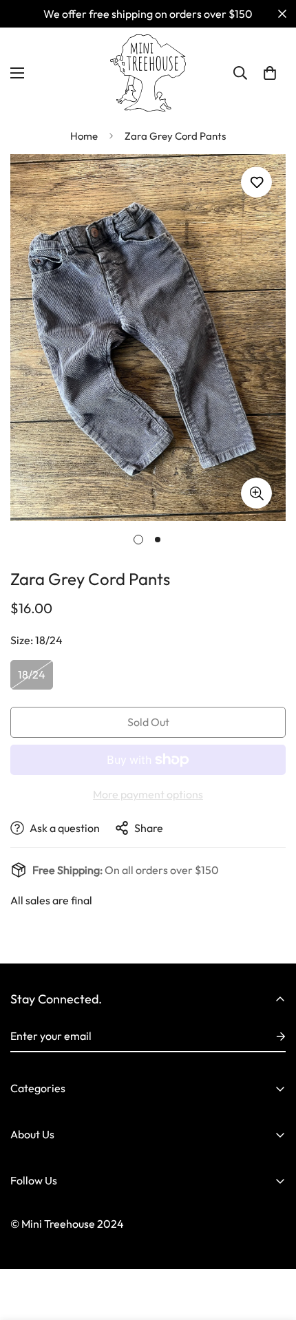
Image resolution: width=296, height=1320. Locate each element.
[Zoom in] (256, 493)
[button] (270, 73)
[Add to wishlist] (256, 182)
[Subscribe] (270, 1036)
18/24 (31, 674)
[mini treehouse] (148, 73)
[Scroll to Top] (271, 1247)
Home (84, 135)
